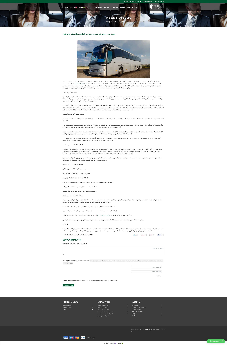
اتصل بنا (89, 7)
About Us (130, 7)
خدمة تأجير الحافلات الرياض (82, 235)
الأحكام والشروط (67, 305)
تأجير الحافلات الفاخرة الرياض (105, 313)
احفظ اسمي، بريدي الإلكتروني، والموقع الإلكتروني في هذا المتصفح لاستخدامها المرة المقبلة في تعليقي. (90, 280)
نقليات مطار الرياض (103, 307)
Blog (133, 313)
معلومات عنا (135, 305)
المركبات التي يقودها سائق (139, 307)
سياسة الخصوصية (67, 307)
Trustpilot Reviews (137, 311)
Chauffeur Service (119, 7)
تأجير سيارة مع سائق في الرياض (106, 311)
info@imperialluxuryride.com (131, 1)
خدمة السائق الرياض (103, 305)
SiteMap (134, 316)
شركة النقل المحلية (69, 235)
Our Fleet (107, 7)
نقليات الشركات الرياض (104, 309)
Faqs (64, 309)
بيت (136, 7)
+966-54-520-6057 (158, 1)
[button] (216, 341)
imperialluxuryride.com (137, 329)
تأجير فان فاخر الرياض (103, 316)
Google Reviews (136, 309)
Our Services (97, 7)
